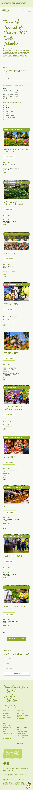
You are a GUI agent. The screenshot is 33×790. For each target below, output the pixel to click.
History (5, 729)
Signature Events (10, 117)
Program (6, 719)
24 (13, 94)
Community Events (22, 731)
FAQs (4, 731)
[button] (29, 10)
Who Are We (7, 725)
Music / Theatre (10, 115)
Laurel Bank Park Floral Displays (14, 203)
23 (10, 94)
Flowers (6, 713)
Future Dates (7, 738)
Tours (19, 723)
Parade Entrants (22, 735)
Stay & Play (21, 711)
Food (7, 113)
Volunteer (20, 739)
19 (17, 92)
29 (8, 96)
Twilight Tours (13, 556)
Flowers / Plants (10, 111)
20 (4, 94)
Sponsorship (21, 737)
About (5, 723)
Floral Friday (21, 733)
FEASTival (9, 253)
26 (17, 94)
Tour (7, 119)
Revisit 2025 (7, 737)
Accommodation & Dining (22, 716)
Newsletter (7, 727)
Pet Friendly (7, 717)
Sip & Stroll (10, 457)
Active (7, 105)
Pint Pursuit (11, 507)
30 (10, 96)
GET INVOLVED (22, 727)
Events (5, 715)
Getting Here (21, 718)
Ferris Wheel (11, 353)
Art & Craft (9, 107)
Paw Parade (10, 304)
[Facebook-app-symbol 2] (4, 763)
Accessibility (21, 713)
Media (5, 735)
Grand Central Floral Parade (13, 408)
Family (7, 109)
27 (4, 96)
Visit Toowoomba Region (22, 721)
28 (6, 96)
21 (6, 94)
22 (8, 94)
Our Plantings (8, 733)
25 (15, 94)
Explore (6, 711)
